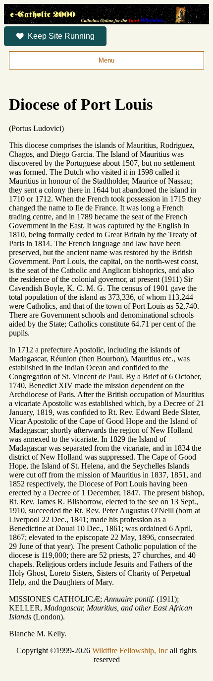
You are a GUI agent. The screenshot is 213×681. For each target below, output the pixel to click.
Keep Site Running (61, 36)
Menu (106, 60)
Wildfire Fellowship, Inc (130, 650)
